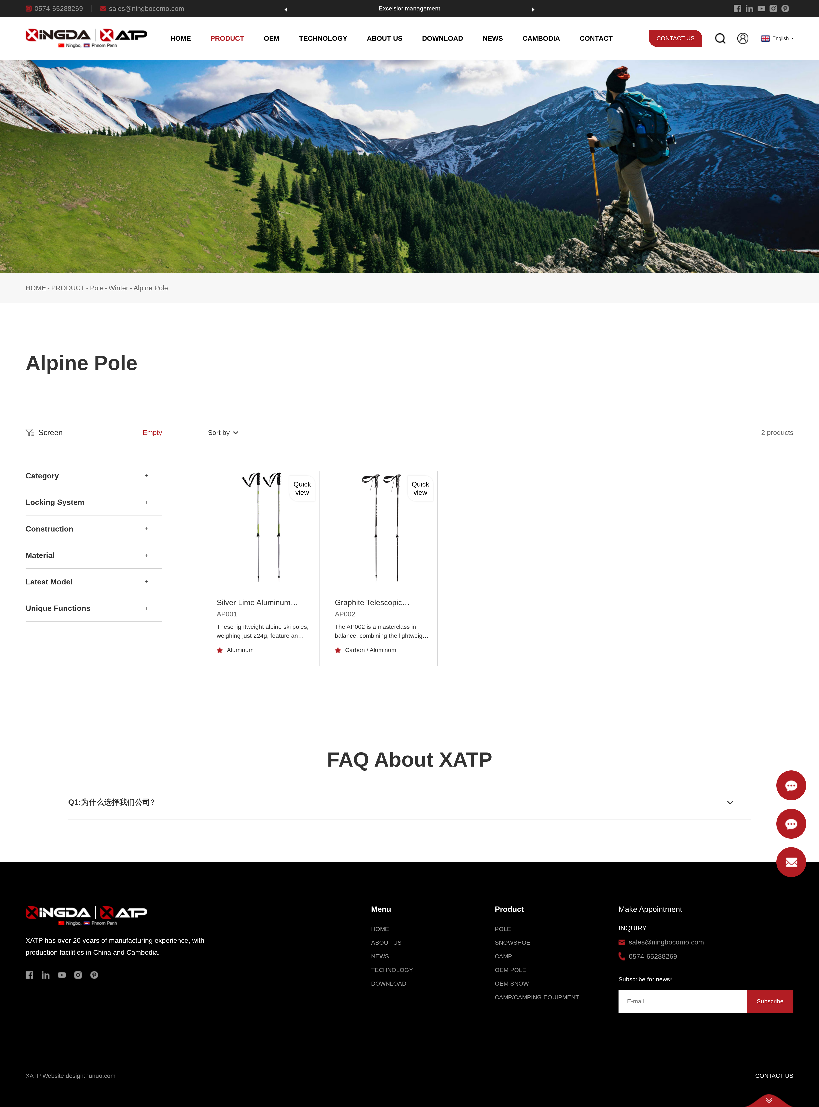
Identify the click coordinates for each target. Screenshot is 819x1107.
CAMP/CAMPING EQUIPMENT (537, 997)
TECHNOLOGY (323, 38)
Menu (381, 909)
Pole (97, 288)
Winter (118, 288)
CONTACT (596, 38)
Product (509, 909)
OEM (271, 38)
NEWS (493, 38)
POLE (503, 929)
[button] (286, 9)
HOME (180, 38)
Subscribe (770, 1001)
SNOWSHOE (512, 942)
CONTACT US (774, 1075)
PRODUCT (227, 38)
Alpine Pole (151, 288)
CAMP (503, 956)
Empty (152, 432)
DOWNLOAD (442, 38)
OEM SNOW (512, 983)
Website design (63, 1075)
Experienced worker (409, 8)
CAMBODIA (541, 38)
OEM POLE (510, 970)
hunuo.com (100, 1075)
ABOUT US (384, 38)
